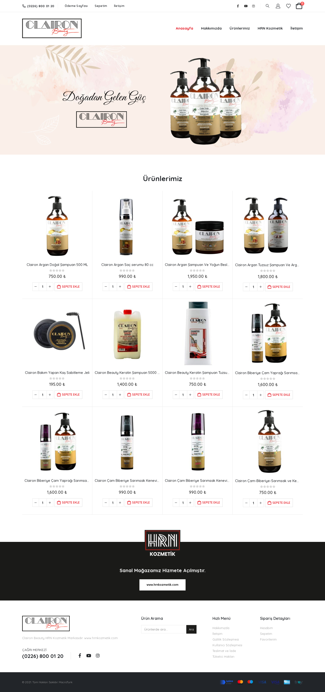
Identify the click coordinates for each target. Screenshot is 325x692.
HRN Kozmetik (270, 28)
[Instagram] (253, 6)
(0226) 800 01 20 (40, 6)
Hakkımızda (211, 28)
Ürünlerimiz (240, 28)
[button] (267, 6)
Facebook (79, 655)
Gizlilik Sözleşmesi (225, 639)
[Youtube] (245, 6)
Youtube (88, 655)
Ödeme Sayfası (76, 6)
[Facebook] (238, 6)
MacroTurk (65, 682)
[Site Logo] (52, 28)
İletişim (119, 6)
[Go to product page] (57, 226)
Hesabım (266, 628)
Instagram (97, 655)
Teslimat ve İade (224, 651)
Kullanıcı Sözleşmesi (227, 645)
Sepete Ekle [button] (71, 286)
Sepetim (101, 6)
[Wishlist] (288, 6)
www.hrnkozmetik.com (101, 638)
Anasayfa (184, 28)
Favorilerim (268, 639)
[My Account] (278, 6)
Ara (191, 629)
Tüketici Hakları (223, 656)
